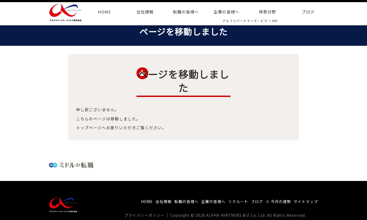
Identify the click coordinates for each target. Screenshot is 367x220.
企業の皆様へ (226, 12)
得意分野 (267, 12)
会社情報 (145, 12)
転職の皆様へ (186, 12)
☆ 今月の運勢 (278, 201)
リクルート (238, 201)
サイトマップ (306, 201)
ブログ (308, 12)
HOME (104, 12)
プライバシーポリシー (144, 215)
